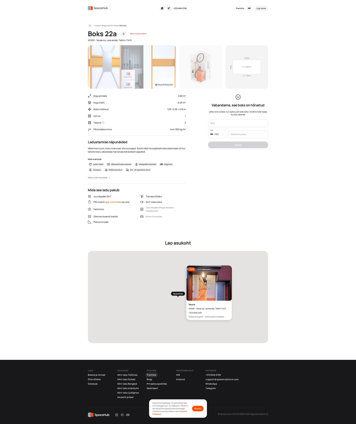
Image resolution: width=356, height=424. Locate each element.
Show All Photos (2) (165, 85)
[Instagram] (116, 414)
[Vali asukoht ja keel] (249, 8)
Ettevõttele (94, 379)
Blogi (149, 379)
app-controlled (113, 202)
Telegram (211, 388)
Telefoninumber (238, 134)
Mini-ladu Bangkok (127, 383)
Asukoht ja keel (125, 397)
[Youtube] (127, 414)
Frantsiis (240, 8)
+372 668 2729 (180, 8)
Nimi (212, 123)
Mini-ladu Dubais (126, 379)
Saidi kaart (152, 388)
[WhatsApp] (162, 8)
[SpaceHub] (99, 8)
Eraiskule (93, 383)
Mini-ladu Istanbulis (128, 388)
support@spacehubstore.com (222, 379)
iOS (178, 374)
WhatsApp (211, 383)
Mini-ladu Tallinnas (127, 374)
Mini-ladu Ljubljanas (128, 392)
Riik (211, 130)
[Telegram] (169, 8)
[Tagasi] (90, 26)
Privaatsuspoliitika (157, 383)
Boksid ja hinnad (96, 374)
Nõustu (197, 408)
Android (180, 379)
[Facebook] (122, 414)
